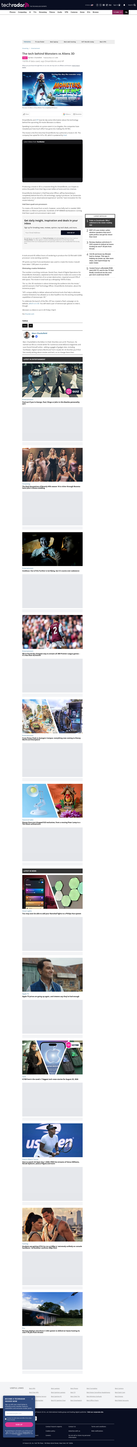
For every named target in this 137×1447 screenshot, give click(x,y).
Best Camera (119, 1388)
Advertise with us (74, 1431)
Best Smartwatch (76, 1400)
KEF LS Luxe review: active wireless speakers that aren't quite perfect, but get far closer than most (100, 233)
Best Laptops (55, 1388)
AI (30, 12)
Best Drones (119, 1396)
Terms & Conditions (17, 1433)
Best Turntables (92, 1388)
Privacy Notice (28, 240)
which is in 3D (34, 303)
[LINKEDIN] (37, 336)
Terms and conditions (98, 1426)
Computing (22, 12)
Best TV (73, 1392)
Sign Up (19, 1424)
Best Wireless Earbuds (94, 1396)
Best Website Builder (36, 1400)
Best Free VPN (34, 1392)
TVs (34, 12)
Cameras (74, 12)
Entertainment (35, 48)
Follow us (68, 114)
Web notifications (97, 1431)
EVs (88, 12)
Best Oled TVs (75, 1396)
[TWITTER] (33, 336)
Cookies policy (50, 1431)
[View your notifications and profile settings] (124, 5)
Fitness (52, 12)
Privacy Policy (26, 1432)
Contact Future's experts (54, 1426)
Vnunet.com (29, 314)
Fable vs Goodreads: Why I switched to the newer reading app (100, 223)
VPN (66, 12)
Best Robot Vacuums (122, 1400)
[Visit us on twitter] (100, 5)
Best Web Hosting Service (37, 1396)
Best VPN (103, 42)
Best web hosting (70, 42)
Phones (13, 12)
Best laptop (54, 42)
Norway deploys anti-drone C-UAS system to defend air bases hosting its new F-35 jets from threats (101, 245)
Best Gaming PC (56, 1396)
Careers (48, 1435)
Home (82, 12)
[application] (52, 161)
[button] (132, 5)
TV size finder (39, 42)
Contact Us (72, 1426)
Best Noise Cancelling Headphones (98, 1392)
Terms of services (48, 238)
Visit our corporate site (95, 1412)
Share (27, 114)
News (25, 58)
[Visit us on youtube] (103, 5)
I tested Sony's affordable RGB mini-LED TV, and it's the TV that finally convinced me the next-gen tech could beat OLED (101, 271)
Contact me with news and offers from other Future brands (19, 1419)
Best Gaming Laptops (58, 1392)
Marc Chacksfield (36, 58)
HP (37, 120)
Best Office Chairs (93, 1400)
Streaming (43, 12)
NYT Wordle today (88, 42)
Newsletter (79, 114)
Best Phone (74, 1388)
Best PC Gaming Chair (58, 1400)
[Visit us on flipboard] (107, 5)
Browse (96, 12)
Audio (59, 12)
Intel (65, 135)
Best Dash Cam (120, 1392)
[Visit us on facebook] (97, 5)
